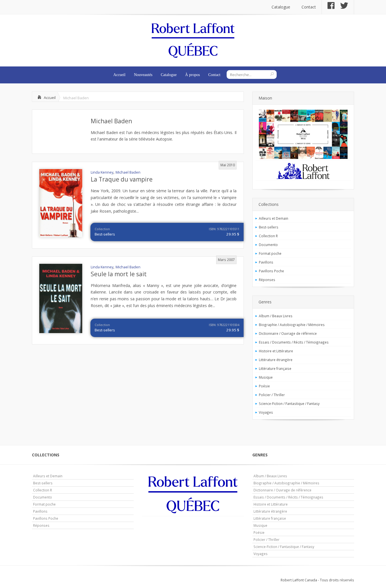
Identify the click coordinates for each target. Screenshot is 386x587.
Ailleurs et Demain (273, 218)
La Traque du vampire (122, 179)
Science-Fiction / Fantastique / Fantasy (289, 403)
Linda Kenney (102, 172)
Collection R (268, 236)
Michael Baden (111, 121)
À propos (192, 75)
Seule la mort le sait (119, 274)
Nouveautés (143, 75)
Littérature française (275, 368)
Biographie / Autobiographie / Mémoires (292, 324)
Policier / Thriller (272, 394)
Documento (268, 244)
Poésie (264, 386)
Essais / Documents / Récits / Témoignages (294, 342)
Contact (309, 7)
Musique (266, 377)
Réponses (267, 279)
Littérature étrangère (275, 359)
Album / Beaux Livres (275, 316)
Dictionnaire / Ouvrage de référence (288, 333)
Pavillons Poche (271, 271)
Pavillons (266, 262)
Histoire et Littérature (276, 351)
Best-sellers (105, 234)
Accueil (119, 75)
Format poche (270, 253)
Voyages (266, 412)
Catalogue (281, 7)
